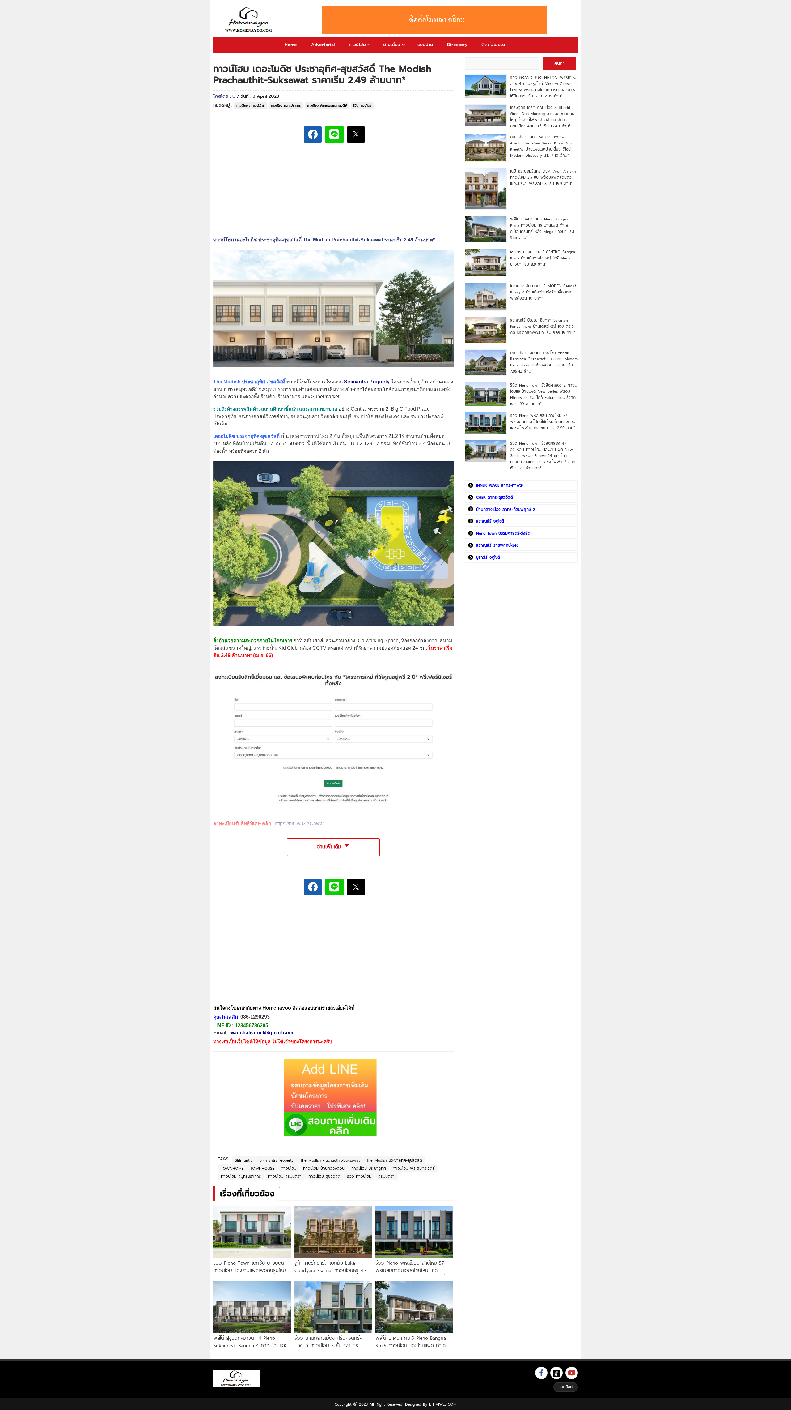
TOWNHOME (232, 1168)
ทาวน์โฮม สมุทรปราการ (286, 105)
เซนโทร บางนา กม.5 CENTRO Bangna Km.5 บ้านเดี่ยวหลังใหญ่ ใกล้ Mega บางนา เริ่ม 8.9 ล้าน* (542, 258)
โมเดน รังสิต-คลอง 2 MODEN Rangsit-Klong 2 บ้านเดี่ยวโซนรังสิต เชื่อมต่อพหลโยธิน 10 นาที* (543, 292)
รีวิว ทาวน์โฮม (362, 105)
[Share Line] (334, 134)
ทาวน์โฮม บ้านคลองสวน (324, 1168)
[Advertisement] (259, 951)
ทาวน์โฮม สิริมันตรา (285, 1176)
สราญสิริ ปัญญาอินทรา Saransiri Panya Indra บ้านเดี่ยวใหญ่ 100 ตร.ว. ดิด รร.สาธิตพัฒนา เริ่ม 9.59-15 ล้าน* (542, 326)
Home (291, 44)
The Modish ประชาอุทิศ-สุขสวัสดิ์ (394, 1160)
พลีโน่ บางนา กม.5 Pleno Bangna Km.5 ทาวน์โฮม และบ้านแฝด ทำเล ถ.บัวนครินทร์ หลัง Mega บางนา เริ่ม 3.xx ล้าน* (542, 228)
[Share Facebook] (313, 134)
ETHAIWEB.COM (443, 1404)
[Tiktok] (556, 1373)
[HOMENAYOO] (249, 20)
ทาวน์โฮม (357, 44)
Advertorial (323, 44)
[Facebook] (541, 1373)
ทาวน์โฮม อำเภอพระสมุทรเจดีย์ (327, 105)
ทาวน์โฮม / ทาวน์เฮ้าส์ (250, 105)
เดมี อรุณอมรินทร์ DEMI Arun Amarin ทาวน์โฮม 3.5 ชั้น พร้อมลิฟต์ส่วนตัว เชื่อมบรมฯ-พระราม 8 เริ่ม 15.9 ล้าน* (543, 177)
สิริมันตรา (386, 1176)
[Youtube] (571, 1373)
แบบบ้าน (425, 44)
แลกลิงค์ (566, 1387)
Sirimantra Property (277, 1160)
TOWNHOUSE (262, 1168)
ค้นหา (559, 63)
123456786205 (251, 1025)
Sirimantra (244, 1160)
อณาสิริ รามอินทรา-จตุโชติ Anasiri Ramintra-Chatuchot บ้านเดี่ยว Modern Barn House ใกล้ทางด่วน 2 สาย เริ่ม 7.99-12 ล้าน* (544, 361)
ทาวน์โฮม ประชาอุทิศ (368, 1168)
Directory (457, 44)
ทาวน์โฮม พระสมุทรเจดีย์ (414, 1168)
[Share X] (356, 134)
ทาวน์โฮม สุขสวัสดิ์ (324, 1176)
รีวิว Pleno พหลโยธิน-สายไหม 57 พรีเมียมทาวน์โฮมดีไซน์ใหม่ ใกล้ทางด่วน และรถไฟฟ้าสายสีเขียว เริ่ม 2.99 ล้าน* (542, 421)
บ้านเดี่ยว (391, 44)
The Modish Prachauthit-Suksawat (330, 1160)
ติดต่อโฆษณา (494, 44)
